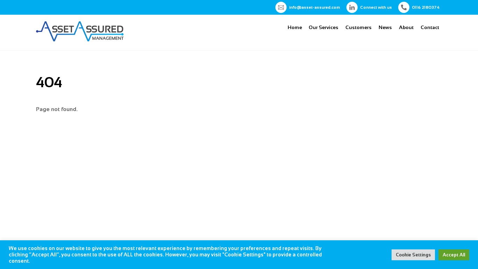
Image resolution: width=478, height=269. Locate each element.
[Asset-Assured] (80, 38)
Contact (430, 27)
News (385, 27)
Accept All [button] (454, 254)
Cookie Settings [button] (413, 254)
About (406, 27)
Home (295, 27)
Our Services (323, 27)
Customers (358, 27)
